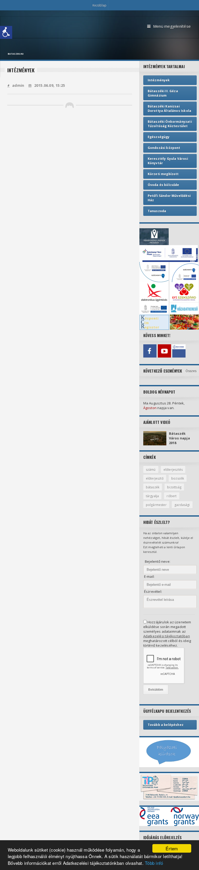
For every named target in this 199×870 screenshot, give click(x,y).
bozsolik (177, 478)
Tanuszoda (157, 211)
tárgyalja (152, 496)
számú (151, 469)
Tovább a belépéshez (165, 725)
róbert (171, 496)
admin (18, 85)
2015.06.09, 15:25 (49, 85)
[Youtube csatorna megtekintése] (164, 351)
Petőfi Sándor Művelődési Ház (169, 198)
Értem (172, 848)
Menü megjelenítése (172, 26)
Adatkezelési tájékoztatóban (166, 636)
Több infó (154, 863)
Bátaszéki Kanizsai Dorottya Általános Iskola (169, 108)
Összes (191, 371)
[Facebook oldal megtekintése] (150, 351)
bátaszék (152, 487)
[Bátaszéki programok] (179, 351)
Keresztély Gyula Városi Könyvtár (168, 160)
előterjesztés (173, 469)
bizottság (174, 487)
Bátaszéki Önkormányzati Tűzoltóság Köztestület (170, 123)
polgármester (156, 505)
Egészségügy (159, 137)
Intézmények (159, 80)
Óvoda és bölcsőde (163, 185)
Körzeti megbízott (163, 174)
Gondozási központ (164, 148)
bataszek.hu (16, 53)
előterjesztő (155, 478)
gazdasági (182, 505)
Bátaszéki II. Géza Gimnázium (163, 93)
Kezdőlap (99, 5)
